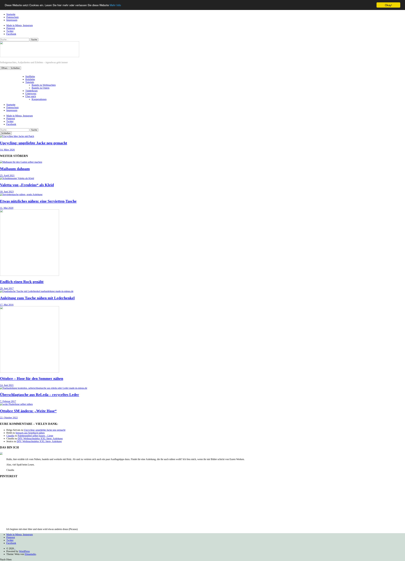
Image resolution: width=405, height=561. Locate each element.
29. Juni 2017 (7, 288)
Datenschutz (12, 17)
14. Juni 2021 (7, 385)
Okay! (388, 5)
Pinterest (10, 28)
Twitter (9, 31)
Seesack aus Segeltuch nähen (30, 432)
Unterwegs (30, 93)
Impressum (11, 20)
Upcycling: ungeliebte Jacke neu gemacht (33, 143)
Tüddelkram (31, 90)
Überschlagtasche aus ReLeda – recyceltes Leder (39, 395)
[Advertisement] (202, 503)
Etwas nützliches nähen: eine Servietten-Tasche (38, 201)
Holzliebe (30, 79)
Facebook (11, 34)
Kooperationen (39, 99)
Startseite (10, 14)
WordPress (24, 551)
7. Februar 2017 (8, 401)
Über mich (30, 96)
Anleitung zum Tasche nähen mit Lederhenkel (37, 298)
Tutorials (29, 82)
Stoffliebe (30, 76)
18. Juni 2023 (7, 191)
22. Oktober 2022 (9, 417)
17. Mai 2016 (6, 304)
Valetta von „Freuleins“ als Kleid (27, 185)
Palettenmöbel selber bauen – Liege (35, 435)
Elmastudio (30, 554)
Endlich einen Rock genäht (22, 282)
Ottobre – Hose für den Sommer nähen (31, 378)
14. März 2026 (7, 149)
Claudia (10, 435)
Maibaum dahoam (15, 169)
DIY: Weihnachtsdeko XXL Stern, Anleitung (40, 438)
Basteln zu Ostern (40, 88)
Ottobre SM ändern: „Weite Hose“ (28, 411)
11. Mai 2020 (6, 208)
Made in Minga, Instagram (19, 25)
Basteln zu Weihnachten (44, 85)
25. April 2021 (7, 175)
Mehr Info (115, 5)
